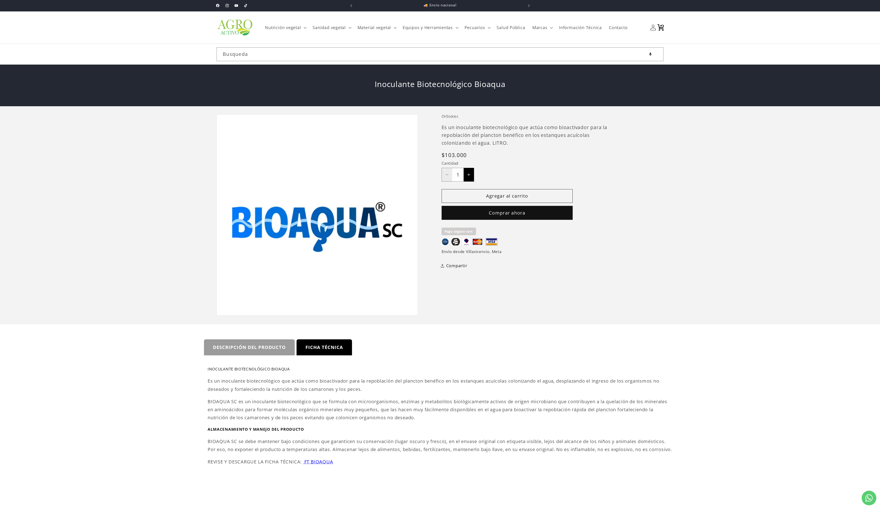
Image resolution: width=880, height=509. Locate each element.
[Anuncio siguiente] (529, 5)
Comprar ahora (507, 213)
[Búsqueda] (656, 54)
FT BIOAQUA (318, 462)
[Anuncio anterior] (351, 5)
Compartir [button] (456, 265)
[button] (285, 27)
